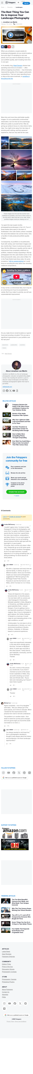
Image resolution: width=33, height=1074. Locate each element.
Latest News (6, 951)
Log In (23, 1)
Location (22, 345)
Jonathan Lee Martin (10, 22)
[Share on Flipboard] (9, 46)
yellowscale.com (7, 387)
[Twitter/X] (10, 390)
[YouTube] (13, 390)
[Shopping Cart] (18, 2)
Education (10, 7)
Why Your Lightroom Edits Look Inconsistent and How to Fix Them (21, 421)
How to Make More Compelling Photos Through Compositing (19, 436)
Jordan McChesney (9, 524)
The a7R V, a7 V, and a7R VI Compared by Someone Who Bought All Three (21, 917)
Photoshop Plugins (8, 982)
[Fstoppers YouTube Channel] (8, 772)
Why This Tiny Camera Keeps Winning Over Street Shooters (21, 909)
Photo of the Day (7, 967)
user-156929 (28, 590)
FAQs (4, 997)
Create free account (16, 492)
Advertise (5, 994)
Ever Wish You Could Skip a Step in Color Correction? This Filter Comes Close (21, 443)
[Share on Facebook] (2, 46)
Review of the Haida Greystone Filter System (20, 414)
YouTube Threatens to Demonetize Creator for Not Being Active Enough (20, 429)
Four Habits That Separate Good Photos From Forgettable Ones (20, 931)
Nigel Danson (17, 65)
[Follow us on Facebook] (14, 772)
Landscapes (19, 7)
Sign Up (26, 3)
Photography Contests (9, 972)
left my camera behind (16, 261)
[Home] (10, 2)
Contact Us (5, 992)
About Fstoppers (7, 989)
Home (2, 7)
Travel (4, 348)
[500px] (17, 390)
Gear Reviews (6, 954)
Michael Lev (7, 703)
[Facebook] (7, 390)
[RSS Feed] (29, 772)
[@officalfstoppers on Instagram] (3, 772)
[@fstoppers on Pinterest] (24, 772)
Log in (17, 495)
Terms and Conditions (20, 1021)
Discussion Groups (8, 969)
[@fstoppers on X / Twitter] (19, 772)
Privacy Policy (10, 1021)
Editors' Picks (6, 964)
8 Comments (18, 24)
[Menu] (2, 2)
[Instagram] (4, 390)
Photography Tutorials (9, 979)
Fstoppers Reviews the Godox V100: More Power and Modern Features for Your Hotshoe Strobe (20, 407)
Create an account (15, 517)
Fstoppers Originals (8, 956)
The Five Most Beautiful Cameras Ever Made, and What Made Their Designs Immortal (20, 902)
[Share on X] (5, 46)
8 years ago (18, 524)
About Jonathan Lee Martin (16, 371)
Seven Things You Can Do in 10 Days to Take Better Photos (22, 923)
